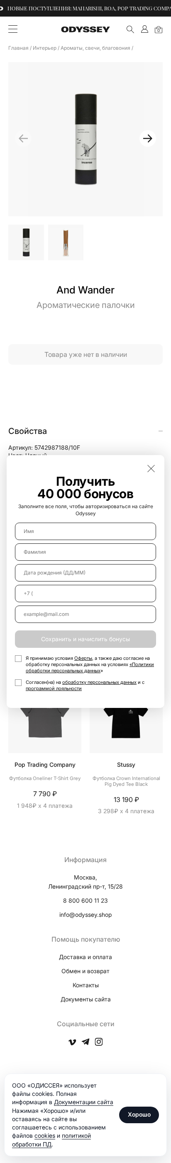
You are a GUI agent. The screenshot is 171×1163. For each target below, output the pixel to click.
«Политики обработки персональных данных (90, 667)
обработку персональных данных (99, 682)
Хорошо (139, 1114)
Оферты (83, 658)
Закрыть (151, 468)
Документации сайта (83, 1101)
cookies (44, 1135)
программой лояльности (54, 688)
